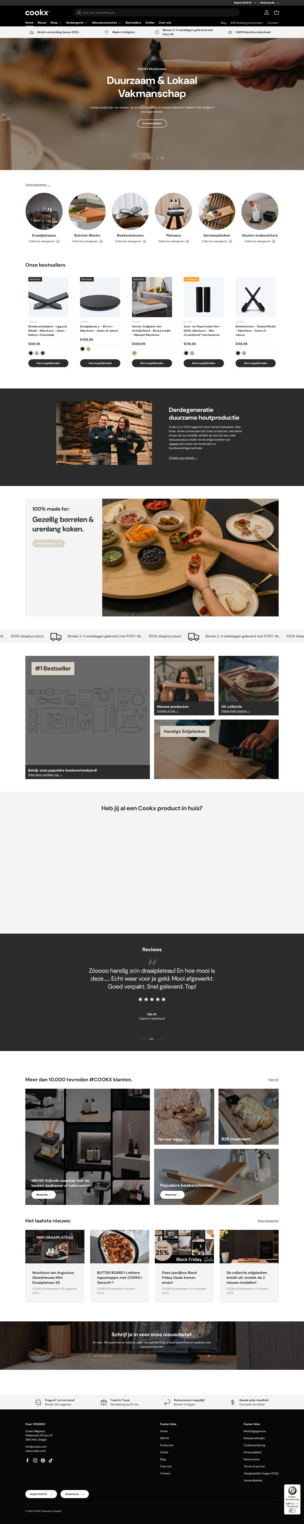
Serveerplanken (216, 235)
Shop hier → (43, 1194)
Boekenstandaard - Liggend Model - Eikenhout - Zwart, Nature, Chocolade (47, 331)
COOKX (37, 1511)
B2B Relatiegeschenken (247, 23)
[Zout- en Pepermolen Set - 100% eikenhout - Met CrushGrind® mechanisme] (204, 297)
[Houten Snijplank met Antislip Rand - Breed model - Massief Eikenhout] (152, 297)
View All (273, 1079)
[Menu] (298, 1486)
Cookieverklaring (254, 1445)
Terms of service (254, 1466)
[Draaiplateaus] (44, 211)
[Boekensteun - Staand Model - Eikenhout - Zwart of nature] (256, 297)
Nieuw (42, 22)
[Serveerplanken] (216, 211)
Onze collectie (46, 543)
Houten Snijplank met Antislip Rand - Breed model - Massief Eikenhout (151, 331)
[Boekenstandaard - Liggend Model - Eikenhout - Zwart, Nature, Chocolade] (48, 297)
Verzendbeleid (253, 1480)
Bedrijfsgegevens (255, 1431)
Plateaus (173, 235)
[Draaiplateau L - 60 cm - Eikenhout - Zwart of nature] (100, 297)
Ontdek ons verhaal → (183, 458)
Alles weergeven (268, 1221)
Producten (166, 1445)
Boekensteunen (130, 235)
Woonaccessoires (104, 22)
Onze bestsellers (152, 123)
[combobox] (156, 12)
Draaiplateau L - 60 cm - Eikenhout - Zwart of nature (99, 329)
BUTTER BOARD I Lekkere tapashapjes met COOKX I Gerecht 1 (119, 1278)
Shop (54, 22)
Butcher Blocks (87, 235)
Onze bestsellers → (37, 185)
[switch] (292, 1511)
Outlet (149, 22)
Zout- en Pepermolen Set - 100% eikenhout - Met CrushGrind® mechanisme (202, 331)
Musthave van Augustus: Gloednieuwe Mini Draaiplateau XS (53, 1278)
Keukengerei (74, 22)
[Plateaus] (173, 211)
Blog (223, 23)
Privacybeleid (252, 1452)
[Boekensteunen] (130, 211)
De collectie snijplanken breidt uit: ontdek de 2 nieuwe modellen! (247, 1278)
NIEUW (164, 1438)
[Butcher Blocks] (87, 211)
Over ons (165, 22)
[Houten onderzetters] (259, 211)
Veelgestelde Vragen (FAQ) (261, 1473)
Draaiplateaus (44, 235)
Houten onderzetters (260, 235)
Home (29, 22)
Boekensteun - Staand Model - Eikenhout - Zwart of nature (256, 331)
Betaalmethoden (254, 1438)
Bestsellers (133, 22)
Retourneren (252, 1459)
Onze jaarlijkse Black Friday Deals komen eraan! (179, 1278)
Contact (273, 23)
